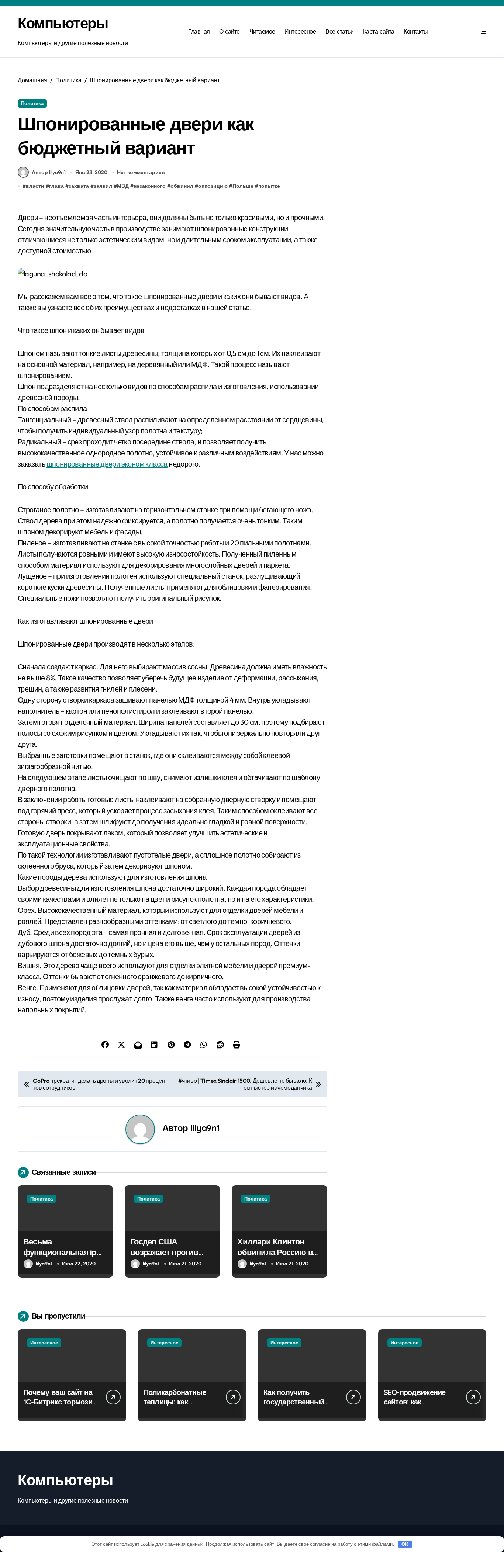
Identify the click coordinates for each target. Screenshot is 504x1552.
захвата (79, 186)
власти (35, 186)
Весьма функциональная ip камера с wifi (60, 1252)
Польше (242, 186)
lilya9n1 (205, 1127)
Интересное (300, 31)
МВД (123, 186)
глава (56, 186)
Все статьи (339, 31)
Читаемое (262, 31)
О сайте (229, 31)
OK (404, 1544)
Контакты (416, 31)
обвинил (181, 186)
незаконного (150, 186)
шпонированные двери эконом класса (107, 463)
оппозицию (213, 186)
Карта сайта (378, 31)
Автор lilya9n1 (49, 172)
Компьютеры (63, 23)
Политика (32, 103)
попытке (269, 186)
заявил (103, 186)
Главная (199, 31)
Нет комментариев (141, 172)
